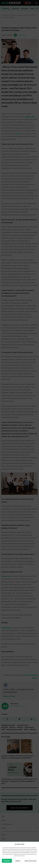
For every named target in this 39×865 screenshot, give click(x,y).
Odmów (18, 861)
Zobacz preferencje (30, 861)
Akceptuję (7, 861)
